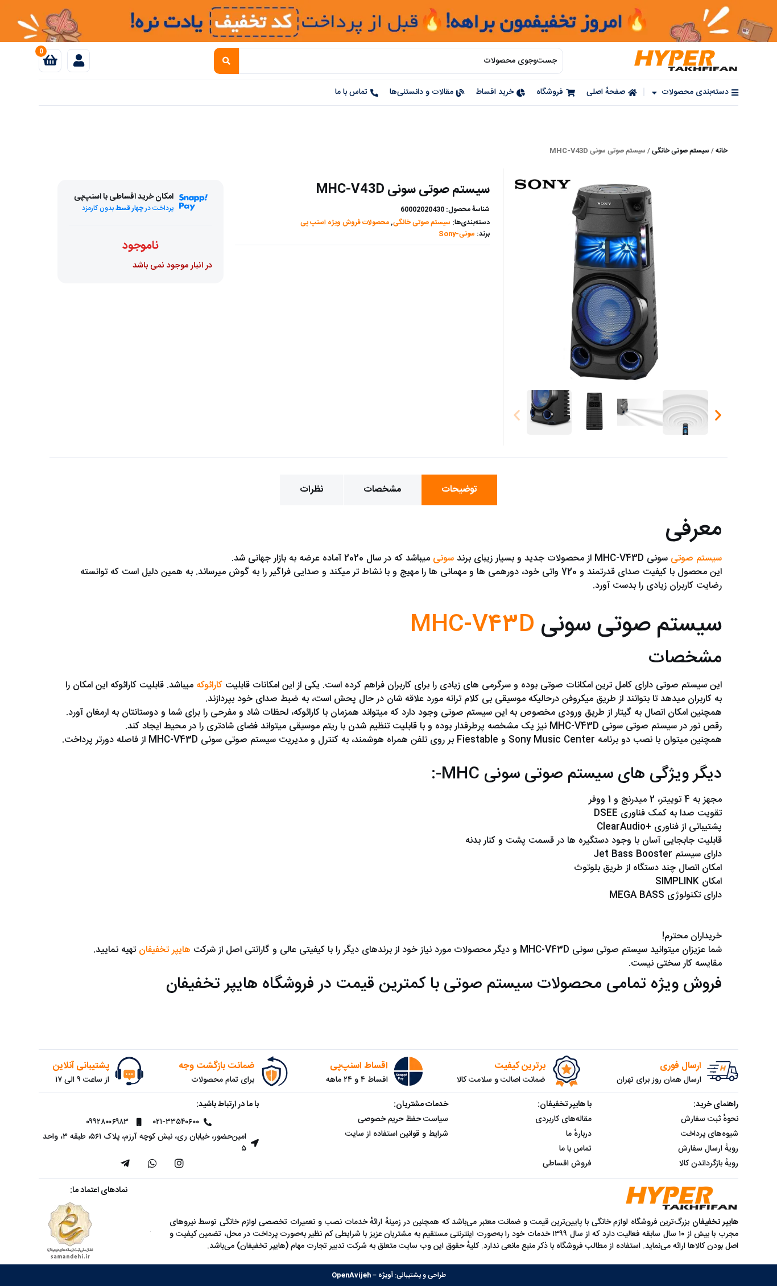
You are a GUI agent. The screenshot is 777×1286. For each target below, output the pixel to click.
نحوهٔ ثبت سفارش (709, 1119)
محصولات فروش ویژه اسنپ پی (344, 222)
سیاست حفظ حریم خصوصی (403, 1119)
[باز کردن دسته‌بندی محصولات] (655, 92)
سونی (443, 558)
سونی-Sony (457, 234)
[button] (517, 415)
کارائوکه (209, 685)
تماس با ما (575, 1149)
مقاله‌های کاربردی (563, 1119)
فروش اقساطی (567, 1163)
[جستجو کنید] (226, 61)
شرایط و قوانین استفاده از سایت (396, 1134)
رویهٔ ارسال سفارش (708, 1149)
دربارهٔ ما (579, 1134)
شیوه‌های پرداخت (709, 1134)
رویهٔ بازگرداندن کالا (708, 1163)
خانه (722, 150)
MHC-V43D (472, 625)
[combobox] (401, 61)
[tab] (459, 490)
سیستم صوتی (696, 558)
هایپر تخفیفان (165, 950)
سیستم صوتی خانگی (680, 150)
